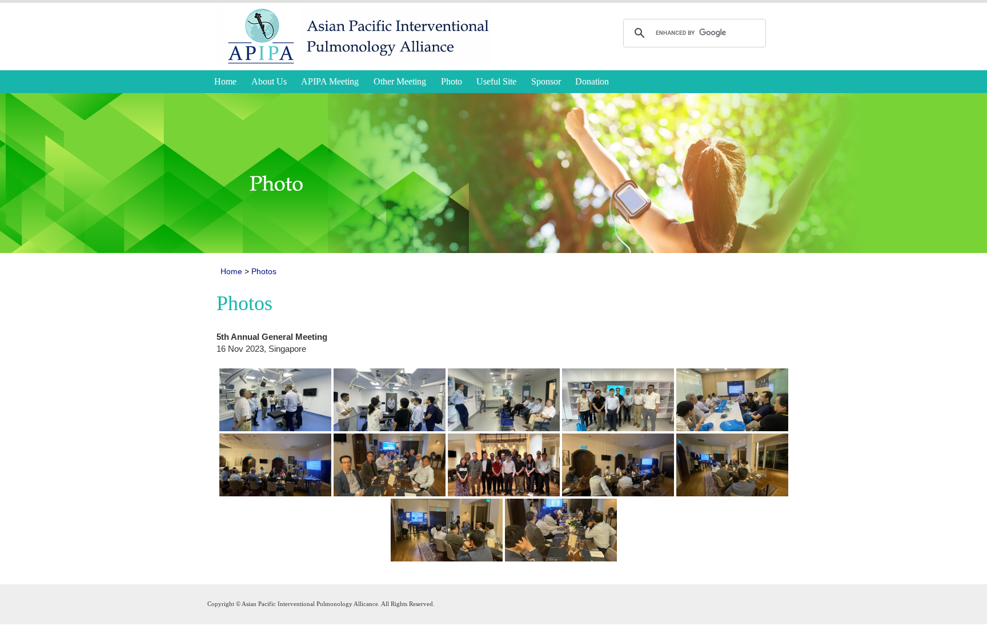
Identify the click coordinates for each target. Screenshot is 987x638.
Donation (592, 81)
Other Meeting (400, 81)
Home (225, 81)
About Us (269, 81)
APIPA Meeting (330, 81)
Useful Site (496, 81)
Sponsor (546, 81)
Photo (451, 81)
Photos (263, 271)
